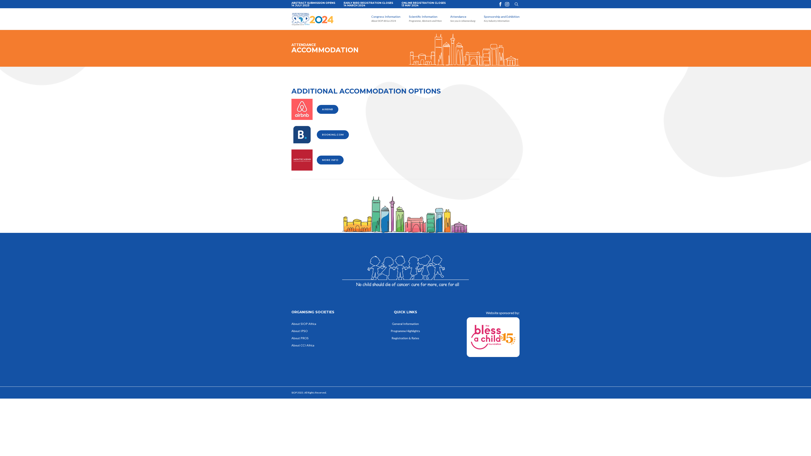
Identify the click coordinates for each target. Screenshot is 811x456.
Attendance (458, 16)
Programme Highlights (405, 331)
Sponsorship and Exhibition (502, 16)
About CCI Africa (302, 345)
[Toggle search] (516, 4)
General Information (405, 324)
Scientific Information (423, 16)
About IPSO (299, 331)
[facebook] (500, 4)
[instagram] (507, 4)
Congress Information (385, 16)
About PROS (300, 338)
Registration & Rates (405, 338)
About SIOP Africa (303, 324)
